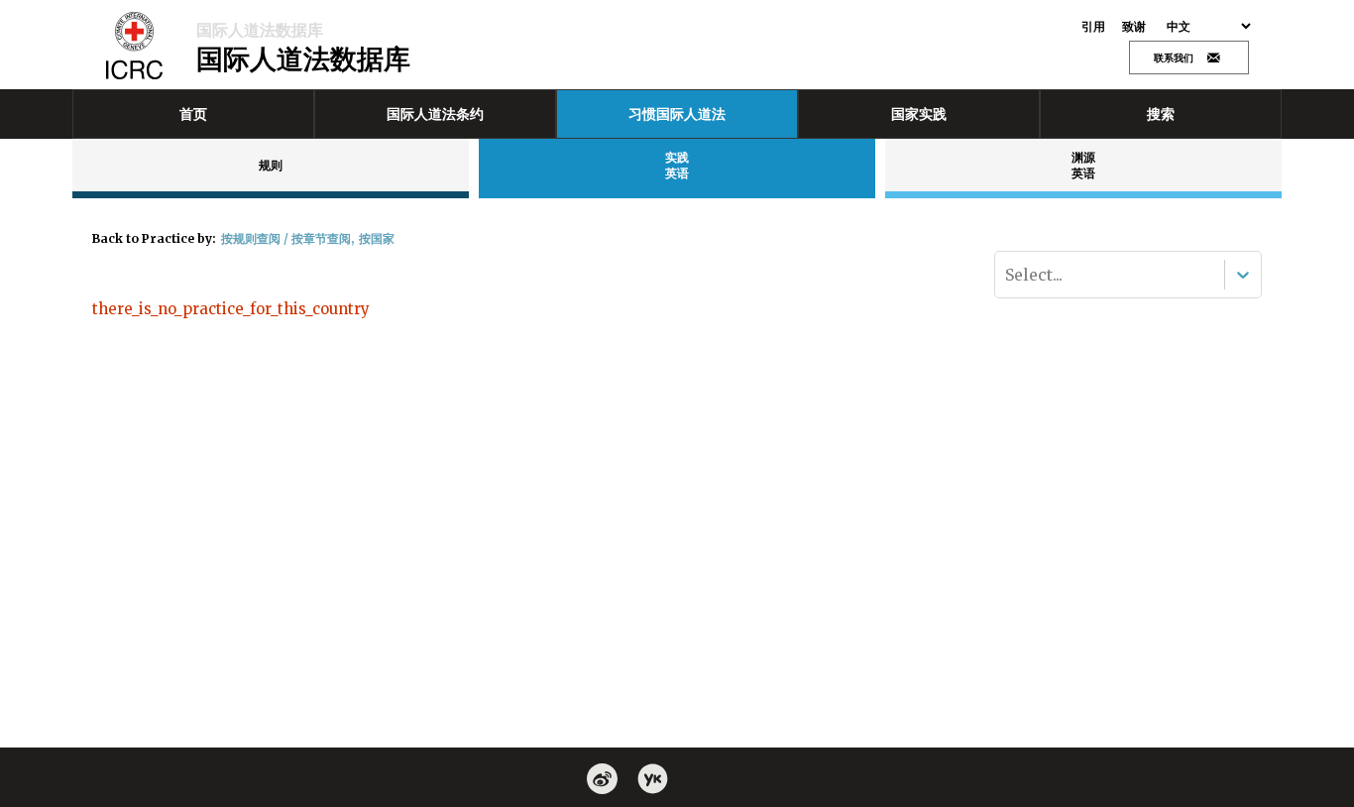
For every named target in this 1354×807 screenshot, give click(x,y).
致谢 (1134, 27)
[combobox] (1007, 275)
